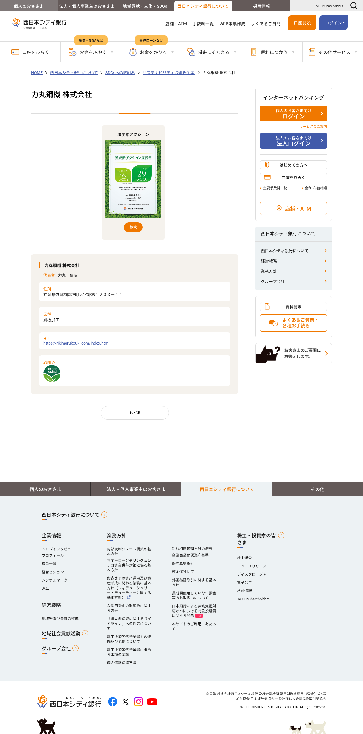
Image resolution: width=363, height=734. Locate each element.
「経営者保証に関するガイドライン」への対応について (129, 624)
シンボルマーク (54, 580)
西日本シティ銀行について (203, 6)
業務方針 (269, 271)
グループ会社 (273, 281)
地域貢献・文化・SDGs (145, 6)
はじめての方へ (293, 165)
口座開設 (302, 23)
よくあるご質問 (266, 23)
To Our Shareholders (328, 6)
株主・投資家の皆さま (256, 539)
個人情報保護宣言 (121, 663)
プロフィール (53, 555)
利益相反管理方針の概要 (192, 549)
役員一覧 (49, 564)
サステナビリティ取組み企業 (169, 72)
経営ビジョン (53, 572)
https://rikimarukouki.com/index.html (76, 340)
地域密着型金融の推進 (60, 618)
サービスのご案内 (313, 127)
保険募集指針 (183, 563)
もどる (134, 413)
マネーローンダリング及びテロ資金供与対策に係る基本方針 (129, 565)
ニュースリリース (252, 566)
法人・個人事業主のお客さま (87, 6)
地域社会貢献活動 (61, 633)
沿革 (45, 588)
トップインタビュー (58, 549)
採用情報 (261, 6)
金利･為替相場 (316, 188)
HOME (37, 72)
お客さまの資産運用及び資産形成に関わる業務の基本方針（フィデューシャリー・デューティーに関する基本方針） (129, 588)
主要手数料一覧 (275, 188)
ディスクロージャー (253, 574)
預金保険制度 (183, 572)
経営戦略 (269, 261)
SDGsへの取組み (120, 72)
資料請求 (293, 307)
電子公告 (244, 582)
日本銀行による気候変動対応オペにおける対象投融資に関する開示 (194, 611)
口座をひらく (35, 52)
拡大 (133, 227)
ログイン (293, 114)
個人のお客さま (29, 6)
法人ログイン (293, 141)
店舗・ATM (176, 23)
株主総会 (244, 558)
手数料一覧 (203, 23)
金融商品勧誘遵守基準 (190, 555)
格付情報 (244, 591)
